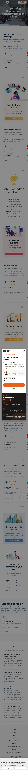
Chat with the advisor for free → (14, 385)
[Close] (24, 351)
